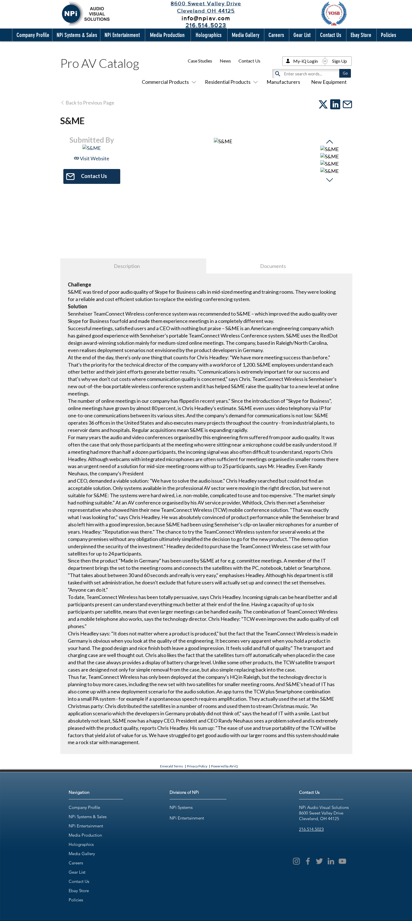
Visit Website (94, 158)
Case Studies (200, 60)
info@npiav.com (206, 18)
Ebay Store (79, 890)
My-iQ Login (305, 61)
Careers (76, 863)
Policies (76, 900)
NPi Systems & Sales (88, 816)
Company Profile (84, 807)
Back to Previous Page (89, 102)
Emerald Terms (171, 766)
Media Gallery (82, 853)
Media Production (85, 835)
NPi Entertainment (86, 826)
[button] (31, 35)
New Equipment (329, 82)
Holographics (81, 844)
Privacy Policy (197, 766)
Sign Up (339, 61)
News (225, 60)
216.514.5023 (311, 829)
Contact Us (249, 60)
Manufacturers (283, 82)
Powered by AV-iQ (224, 766)
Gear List (77, 872)
